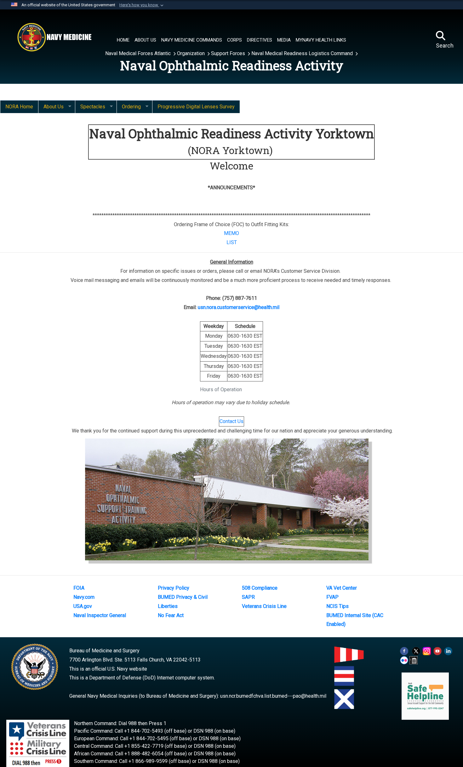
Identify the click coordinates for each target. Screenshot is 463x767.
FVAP (332, 597)
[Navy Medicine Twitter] (416, 651)
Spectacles (90, 107)
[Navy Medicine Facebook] (404, 651)
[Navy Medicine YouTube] (437, 651)
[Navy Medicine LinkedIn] (448, 651)
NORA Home (19, 107)
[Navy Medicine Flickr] (404, 660)
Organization (191, 53)
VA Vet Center (341, 588)
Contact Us (231, 421)
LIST (231, 242)
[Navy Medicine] (54, 37)
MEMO (231, 233)
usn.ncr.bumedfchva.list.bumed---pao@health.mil (273, 696)
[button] (142, 5)
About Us (51, 107)
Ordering (129, 107)
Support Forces (228, 53)
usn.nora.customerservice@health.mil (238, 307)
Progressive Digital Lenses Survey (196, 107)
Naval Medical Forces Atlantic (138, 53)
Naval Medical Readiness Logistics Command (302, 53)
